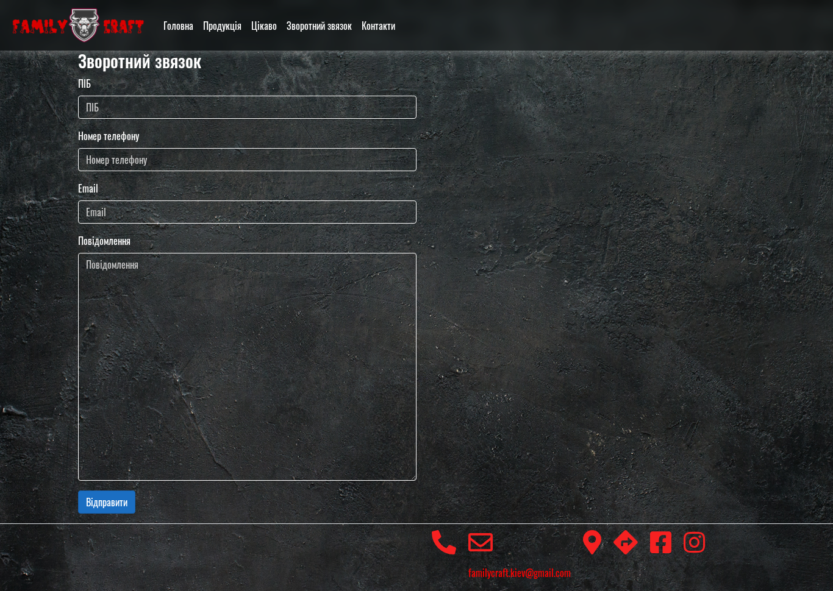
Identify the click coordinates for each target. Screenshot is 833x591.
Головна (178, 25)
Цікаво (264, 25)
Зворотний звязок (319, 25)
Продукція (222, 25)
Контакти (378, 25)
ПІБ (84, 83)
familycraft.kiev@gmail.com (519, 572)
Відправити (106, 502)
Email (88, 188)
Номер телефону (108, 136)
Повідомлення (104, 240)
